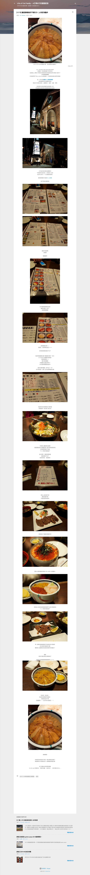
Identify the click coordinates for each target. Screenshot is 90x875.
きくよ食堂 (49, 178)
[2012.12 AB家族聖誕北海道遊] (27, 776)
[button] (72, 12)
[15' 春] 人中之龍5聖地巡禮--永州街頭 (27, 820)
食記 (37, 776)
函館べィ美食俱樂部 (48, 79)
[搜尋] (75, 4)
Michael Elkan (47, 871)
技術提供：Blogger (45, 868)
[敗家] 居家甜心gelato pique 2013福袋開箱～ (29, 837)
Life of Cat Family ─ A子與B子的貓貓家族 (32, 3)
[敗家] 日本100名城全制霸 (24, 851)
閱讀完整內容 (70, 832)
